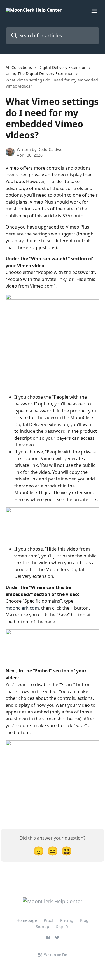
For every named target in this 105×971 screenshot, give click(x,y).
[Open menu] (94, 10)
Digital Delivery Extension (63, 67)
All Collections (19, 67)
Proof (48, 920)
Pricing (66, 920)
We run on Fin (55, 954)
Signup (42, 926)
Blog (84, 920)
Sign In (62, 926)
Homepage (27, 920)
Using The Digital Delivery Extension (40, 73)
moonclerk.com (22, 608)
